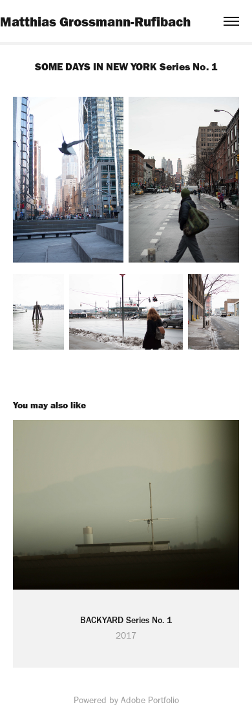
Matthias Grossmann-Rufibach (95, 21)
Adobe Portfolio (150, 700)
